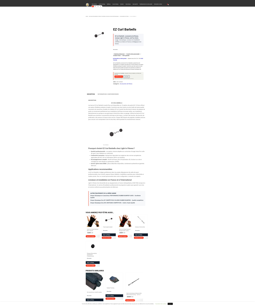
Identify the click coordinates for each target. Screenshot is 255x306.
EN (95, 6)
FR (92, 6)
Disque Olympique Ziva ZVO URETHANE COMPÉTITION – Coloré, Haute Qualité (112, 203)
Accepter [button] (170, 303)
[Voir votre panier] (168, 5)
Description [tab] (91, 94)
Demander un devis (118, 76)
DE (100, 6)
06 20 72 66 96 (127, 76)
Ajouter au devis (90, 236)
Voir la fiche (106, 235)
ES (98, 6)
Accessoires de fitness (126, 84)
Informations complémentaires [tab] (108, 94)
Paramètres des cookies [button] (160, 303)
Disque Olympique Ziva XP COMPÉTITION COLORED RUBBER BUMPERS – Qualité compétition (116, 200)
